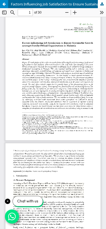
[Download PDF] (102, 4)
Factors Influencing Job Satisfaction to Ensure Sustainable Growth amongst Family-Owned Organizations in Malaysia (58, 4)
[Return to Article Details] (4, 4)
